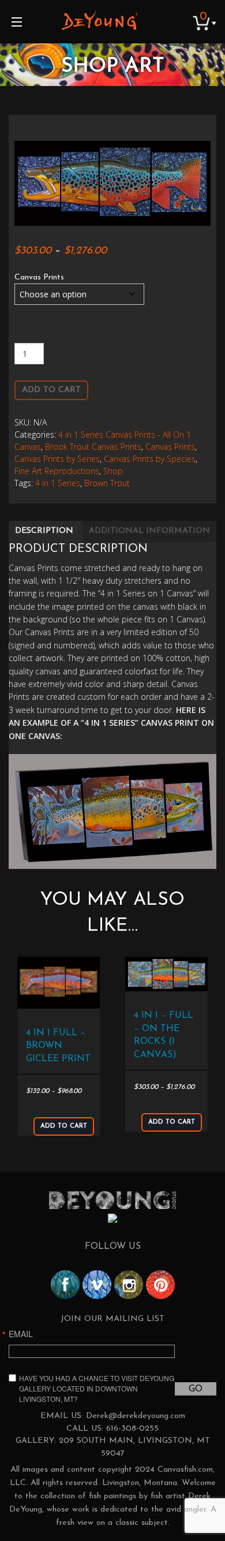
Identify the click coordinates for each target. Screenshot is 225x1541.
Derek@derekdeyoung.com (135, 1416)
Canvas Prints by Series (57, 458)
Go (195, 1389)
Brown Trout (107, 482)
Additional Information (149, 531)
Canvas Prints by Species (150, 458)
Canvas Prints (39, 277)
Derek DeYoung (99, 20)
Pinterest (160, 1284)
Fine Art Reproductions (56, 470)
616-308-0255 (132, 1428)
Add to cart (51, 390)
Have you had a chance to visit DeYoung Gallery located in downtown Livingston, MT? (96, 1388)
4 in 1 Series (57, 482)
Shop (113, 470)
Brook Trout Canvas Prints (93, 446)
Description (44, 531)
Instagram (128, 1284)
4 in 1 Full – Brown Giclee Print (58, 1046)
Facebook (65, 1284)
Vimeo (96, 1284)
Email (21, 1334)
